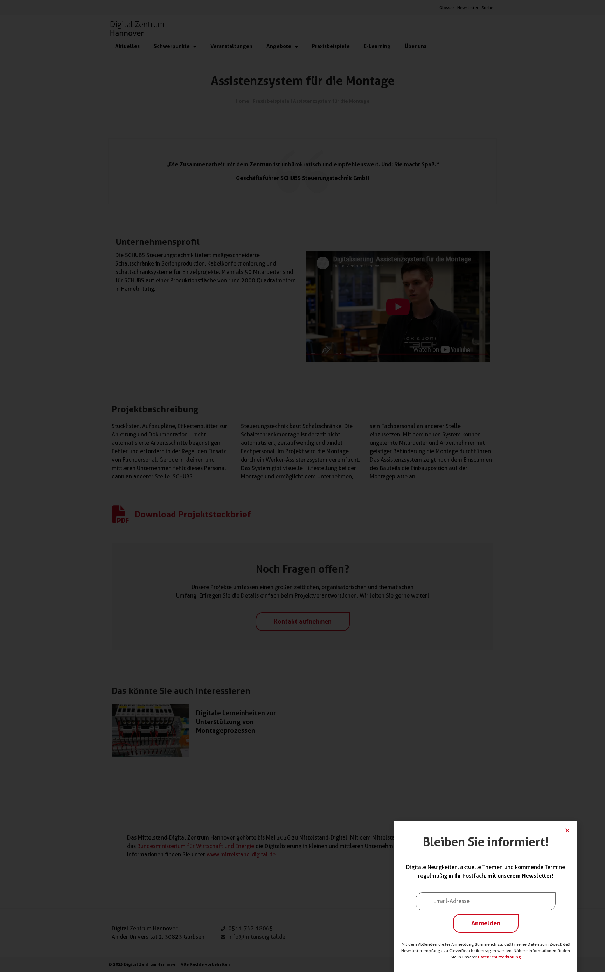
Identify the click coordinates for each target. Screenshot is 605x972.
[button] (567, 830)
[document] (302, 486)
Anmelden (485, 923)
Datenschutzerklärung (499, 956)
